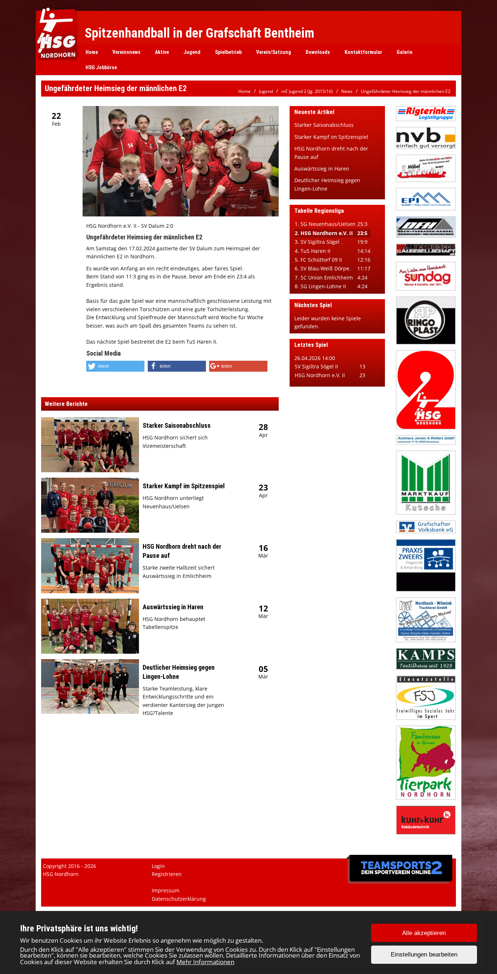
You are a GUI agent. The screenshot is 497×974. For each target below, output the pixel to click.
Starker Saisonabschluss (177, 425)
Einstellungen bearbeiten (424, 954)
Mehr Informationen (205, 962)
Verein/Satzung (273, 52)
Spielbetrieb (228, 52)
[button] (115, 366)
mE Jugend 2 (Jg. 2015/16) (307, 91)
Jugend (191, 52)
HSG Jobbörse (101, 67)
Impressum (165, 890)
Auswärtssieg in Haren (173, 607)
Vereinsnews (126, 52)
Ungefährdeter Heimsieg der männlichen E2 (405, 91)
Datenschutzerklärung (179, 898)
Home (92, 52)
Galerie (404, 52)
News (347, 91)
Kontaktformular (363, 52)
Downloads (318, 52)
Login (158, 865)
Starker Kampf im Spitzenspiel (184, 486)
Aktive (162, 52)
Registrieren (167, 874)
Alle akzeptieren (424, 933)
